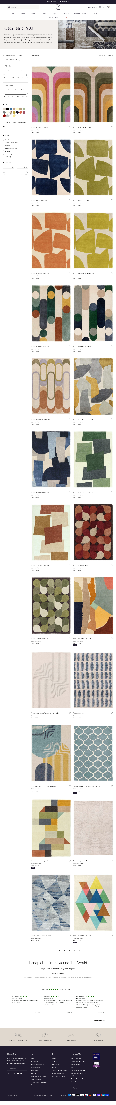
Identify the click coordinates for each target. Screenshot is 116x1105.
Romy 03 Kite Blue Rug (39, 200)
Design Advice (53, 17)
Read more (58, 982)
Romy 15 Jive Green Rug (39, 638)
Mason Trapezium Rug (80, 861)
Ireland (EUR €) (12, 1095)
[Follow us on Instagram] (11, 1073)
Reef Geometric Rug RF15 (40, 861)
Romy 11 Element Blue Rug (40, 492)
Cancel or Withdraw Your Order (39, 1084)
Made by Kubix (48, 1095)
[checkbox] (16, 60)
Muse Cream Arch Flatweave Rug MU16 (45, 713)
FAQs (32, 1058)
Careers (54, 1067)
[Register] (24, 1068)
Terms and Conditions (59, 1070)
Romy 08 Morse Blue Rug (82, 346)
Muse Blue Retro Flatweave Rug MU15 (44, 786)
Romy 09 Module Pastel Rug (41, 419)
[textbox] (8, 70)
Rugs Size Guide (76, 1064)
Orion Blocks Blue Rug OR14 (41, 936)
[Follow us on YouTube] (18, 1073)
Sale (66, 17)
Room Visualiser (76, 1058)
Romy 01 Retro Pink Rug (39, 127)
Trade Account (92, 7)
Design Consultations (78, 1061)
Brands (22, 14)
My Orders (34, 1073)
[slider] (4, 75)
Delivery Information (37, 1064)
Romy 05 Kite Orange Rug (40, 273)
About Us (55, 1058)
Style (54, 14)
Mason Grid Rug (78, 713)
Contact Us (34, 1061)
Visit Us (54, 1061)
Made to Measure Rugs (78, 1079)
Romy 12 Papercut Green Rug (83, 492)
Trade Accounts (36, 1079)
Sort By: (102, 55)
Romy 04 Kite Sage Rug (81, 200)
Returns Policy (35, 1067)
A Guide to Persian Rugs (78, 1070)
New (13, 14)
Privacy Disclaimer (58, 1073)
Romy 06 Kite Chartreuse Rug (83, 273)
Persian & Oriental (80, 14)
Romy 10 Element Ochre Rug (83, 419)
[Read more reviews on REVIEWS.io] (99, 1021)
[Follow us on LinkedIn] (21, 1073)
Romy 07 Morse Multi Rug (40, 346)
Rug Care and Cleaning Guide (78, 1074)
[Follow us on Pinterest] (15, 1073)
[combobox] (24, 7)
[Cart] (108, 7)
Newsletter (55, 1064)
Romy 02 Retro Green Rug (82, 127)
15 (79, 950)
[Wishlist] (100, 7)
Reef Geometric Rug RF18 (82, 936)
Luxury (95, 14)
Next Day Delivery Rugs (38, 1076)
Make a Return (36, 1070)
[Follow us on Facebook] (8, 1073)
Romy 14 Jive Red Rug (80, 565)
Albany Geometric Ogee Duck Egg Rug (86, 786)
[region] (58, 1004)
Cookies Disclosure (58, 1076)
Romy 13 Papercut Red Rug (40, 565)
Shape (65, 14)
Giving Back (74, 1082)
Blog (72, 1067)
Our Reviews (75, 1088)
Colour (44, 14)
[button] (8, 1004)
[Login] (104, 7)
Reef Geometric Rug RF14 (82, 638)
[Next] (84, 950)
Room (33, 14)
